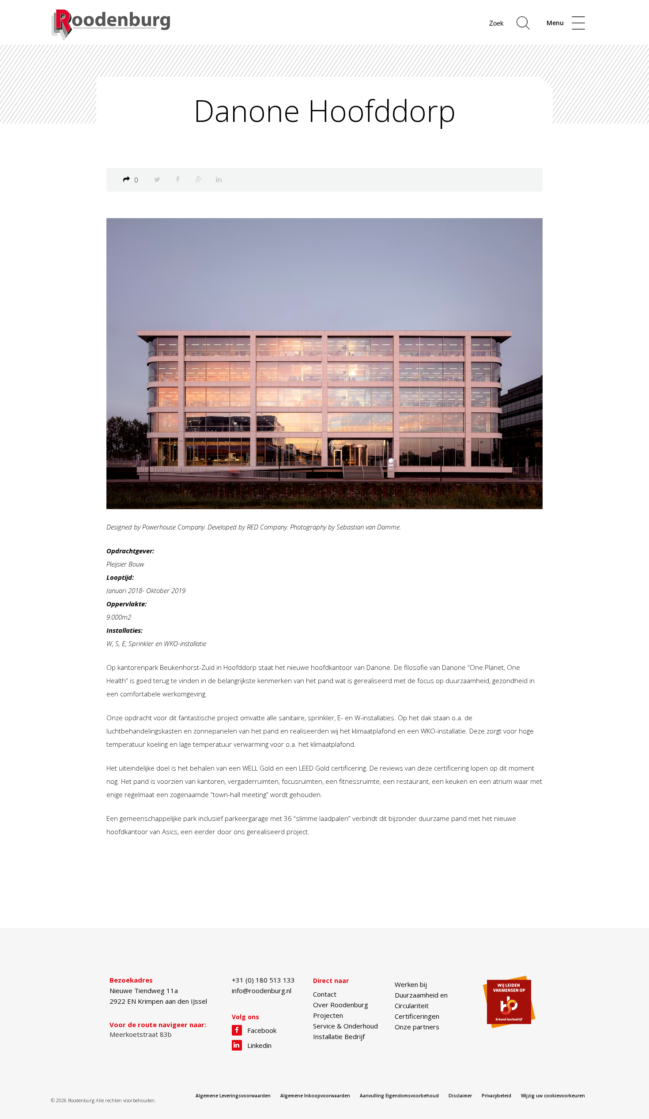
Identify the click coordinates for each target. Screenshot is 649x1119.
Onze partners (417, 1026)
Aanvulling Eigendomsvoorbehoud (399, 1096)
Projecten (328, 1015)
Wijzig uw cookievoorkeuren (553, 1096)
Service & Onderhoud (345, 1025)
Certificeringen (417, 1016)
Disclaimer (460, 1096)
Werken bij (411, 984)
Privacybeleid (496, 1096)
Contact (324, 994)
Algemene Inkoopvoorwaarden (315, 1096)
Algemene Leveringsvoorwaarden (233, 1096)
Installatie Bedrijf (339, 1036)
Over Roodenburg (340, 1004)
